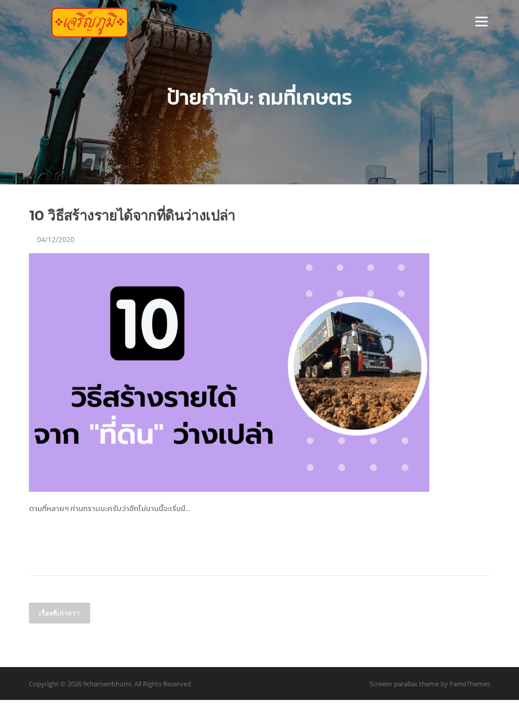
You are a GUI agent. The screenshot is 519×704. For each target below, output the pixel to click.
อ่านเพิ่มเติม (54, 544)
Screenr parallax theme (404, 683)
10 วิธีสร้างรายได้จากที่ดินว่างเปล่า (132, 215)
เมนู (478, 21)
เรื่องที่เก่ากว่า (59, 613)
